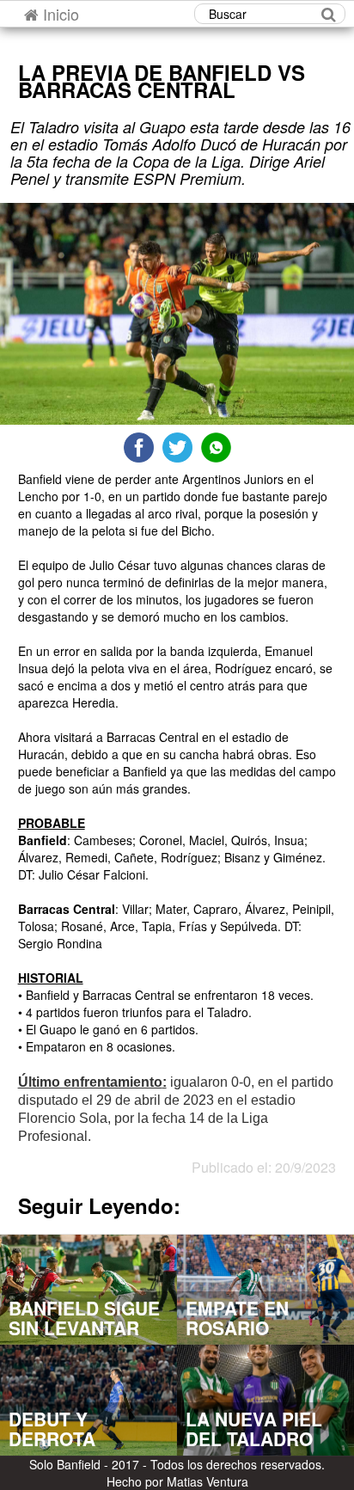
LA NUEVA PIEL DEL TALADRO (254, 1428)
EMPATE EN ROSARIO (237, 1317)
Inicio (59, 14)
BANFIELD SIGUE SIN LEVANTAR (84, 1317)
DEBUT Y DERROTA (52, 1428)
